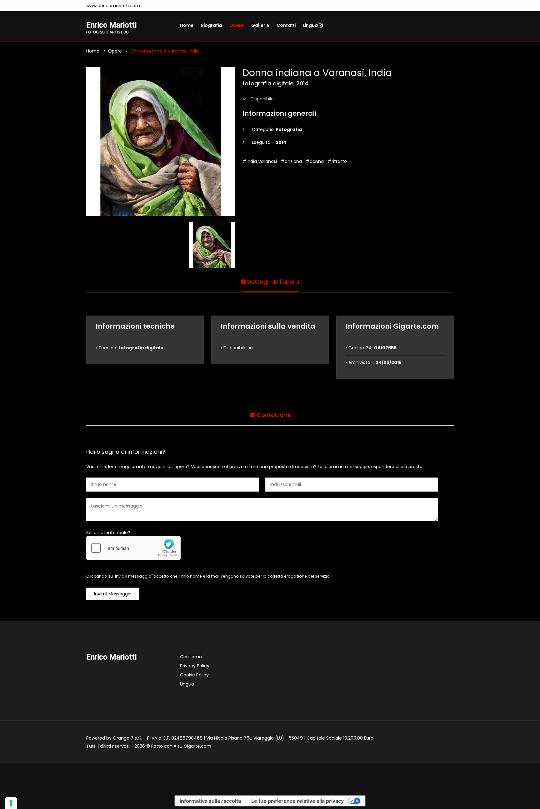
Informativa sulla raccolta (210, 801)
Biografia (211, 25)
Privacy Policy (194, 666)
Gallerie (260, 25)
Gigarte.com (197, 746)
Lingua (311, 25)
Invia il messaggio (113, 594)
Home (186, 25)
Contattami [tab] (272, 415)
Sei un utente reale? (108, 532)
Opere (236, 25)
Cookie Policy (194, 675)
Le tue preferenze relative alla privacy (297, 801)
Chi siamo (191, 657)
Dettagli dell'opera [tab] (272, 282)
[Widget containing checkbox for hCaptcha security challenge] (133, 548)
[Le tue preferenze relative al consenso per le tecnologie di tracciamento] (11, 803)
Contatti (286, 25)
